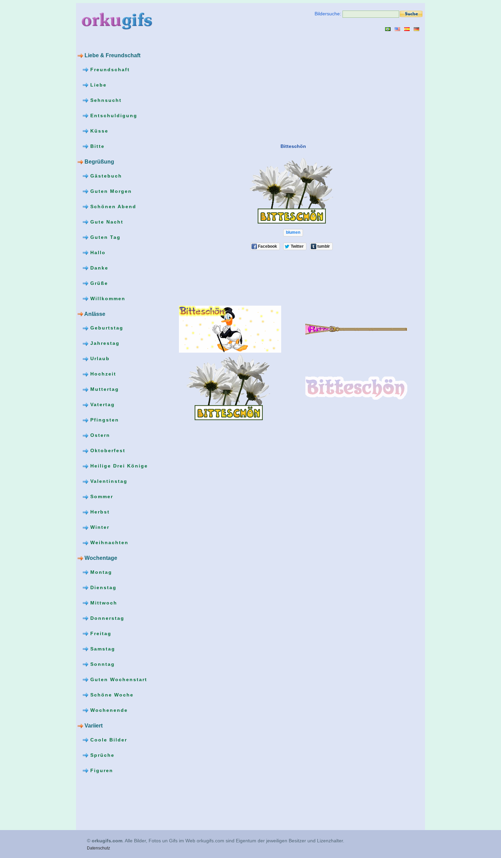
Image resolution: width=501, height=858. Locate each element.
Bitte (96, 146)
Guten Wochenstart (117, 679)
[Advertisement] (223, 87)
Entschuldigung (112, 115)
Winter (98, 527)
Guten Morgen (110, 191)
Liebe (97, 85)
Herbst (99, 512)
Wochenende (108, 710)
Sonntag (101, 664)
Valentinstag (107, 481)
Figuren (100, 770)
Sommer (100, 496)
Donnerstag (106, 618)
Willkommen (106, 298)
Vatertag (101, 404)
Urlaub (99, 358)
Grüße (98, 283)
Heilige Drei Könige (118, 466)
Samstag (101, 649)
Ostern (99, 435)
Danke (98, 268)
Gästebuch (105, 176)
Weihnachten (108, 542)
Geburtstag (105, 328)
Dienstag (102, 587)
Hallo (97, 252)
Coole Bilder (107, 739)
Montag (100, 572)
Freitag (99, 633)
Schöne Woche (111, 695)
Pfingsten (103, 420)
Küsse (98, 131)
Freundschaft (109, 69)
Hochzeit (102, 374)
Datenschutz (98, 848)
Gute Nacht (105, 222)
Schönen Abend (112, 206)
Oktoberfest (106, 450)
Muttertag (103, 389)
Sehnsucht (105, 100)
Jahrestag (104, 343)
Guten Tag (104, 237)
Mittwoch (102, 603)
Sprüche (101, 755)
